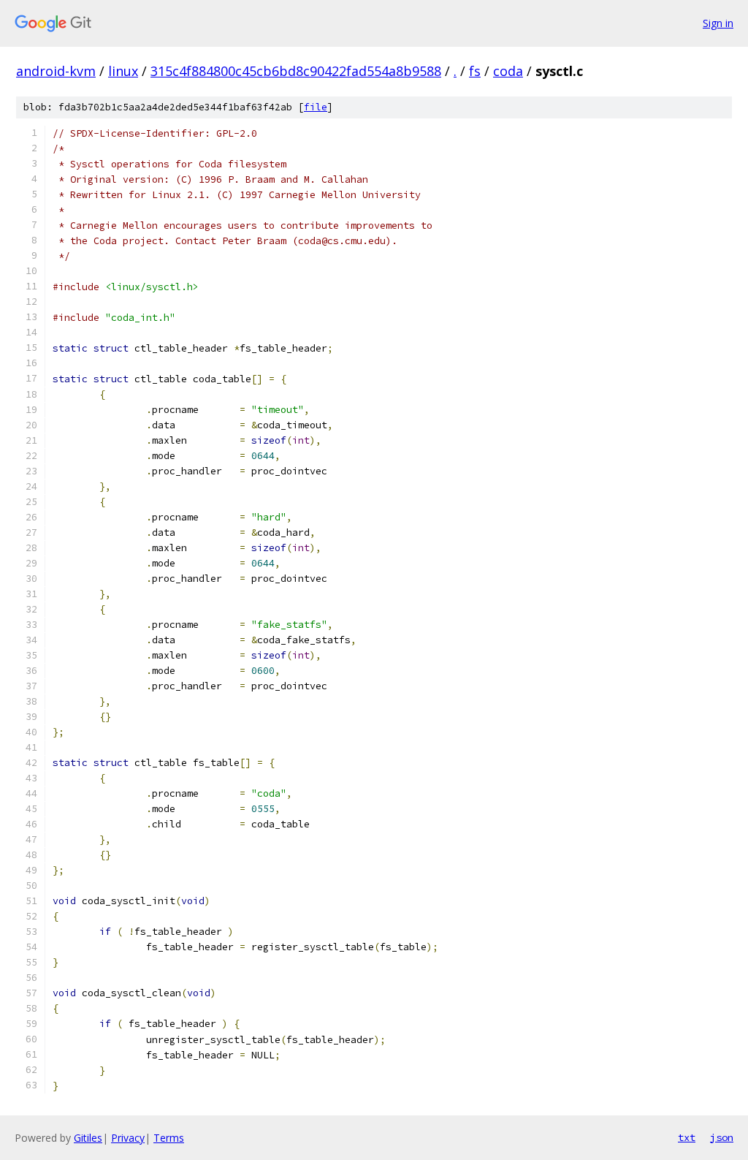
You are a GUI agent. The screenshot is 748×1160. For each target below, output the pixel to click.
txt (686, 1137)
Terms (168, 1138)
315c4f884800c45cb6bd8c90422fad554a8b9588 (295, 71)
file (315, 107)
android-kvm (56, 71)
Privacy (128, 1138)
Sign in (718, 23)
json (721, 1137)
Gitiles (88, 1138)
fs (475, 71)
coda (508, 71)
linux (123, 71)
